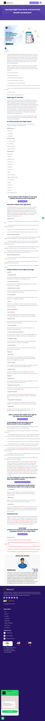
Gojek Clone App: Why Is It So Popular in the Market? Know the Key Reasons (24, 549)
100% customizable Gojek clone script (22, 469)
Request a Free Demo (22, 419)
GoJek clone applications (22, 448)
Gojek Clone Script (18, 506)
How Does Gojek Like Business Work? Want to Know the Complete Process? (24, 546)
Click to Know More (22, 201)
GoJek (8, 100)
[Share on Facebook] (35, 571)
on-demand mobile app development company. (22, 521)
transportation (33, 463)
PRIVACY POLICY (7, 625)
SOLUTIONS (6, 616)
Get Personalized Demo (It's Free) (22, 482)
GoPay (31, 109)
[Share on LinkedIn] (37, 571)
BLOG (5, 611)
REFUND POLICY (7, 620)
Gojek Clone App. (20, 389)
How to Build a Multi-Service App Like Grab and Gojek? (19, 540)
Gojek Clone (26, 371)
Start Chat (10, 711)
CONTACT (6, 614)
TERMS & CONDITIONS (8, 623)
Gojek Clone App (12, 207)
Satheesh (6, 50)
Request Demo (34, 2)
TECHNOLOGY (7, 618)
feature (16, 304)
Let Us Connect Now (22, 534)
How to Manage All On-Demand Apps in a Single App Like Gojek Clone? (23, 551)
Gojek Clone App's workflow (21, 214)
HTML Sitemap (7, 627)
